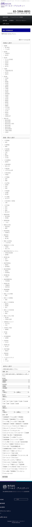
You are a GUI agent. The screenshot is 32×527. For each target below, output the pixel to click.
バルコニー (24, 466)
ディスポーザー (19, 432)
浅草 (6, 359)
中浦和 (6, 192)
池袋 (6, 188)
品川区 (6, 90)
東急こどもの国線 (8, 293)
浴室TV (22, 439)
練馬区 (6, 102)
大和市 (6, 132)
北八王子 (7, 198)
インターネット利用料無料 (10, 455)
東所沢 (6, 161)
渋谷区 (6, 95)
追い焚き (10, 435)
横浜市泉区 (8, 127)
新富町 (6, 305)
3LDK (17, 403)
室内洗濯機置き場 (15, 446)
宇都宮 (6, 174)
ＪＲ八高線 (6, 196)
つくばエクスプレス (9, 357)
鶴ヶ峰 (6, 238)
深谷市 (6, 62)
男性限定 (21, 417)
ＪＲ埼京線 (6, 190)
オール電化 (6, 471)
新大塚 (6, 317)
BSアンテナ (7, 451)
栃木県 (5, 51)
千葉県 (5, 68)
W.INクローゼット (20, 444)
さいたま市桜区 (9, 59)
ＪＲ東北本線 (7, 172)
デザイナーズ (23, 469)
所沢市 (6, 61)
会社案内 (11, 20)
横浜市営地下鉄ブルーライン (11, 251)
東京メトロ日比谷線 (9, 310)
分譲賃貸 (26, 423)
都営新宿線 (6, 220)
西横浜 (6, 236)
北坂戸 (6, 260)
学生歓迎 (6, 419)
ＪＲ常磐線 (6, 177)
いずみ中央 (8, 242)
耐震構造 (13, 471)
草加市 (6, 64)
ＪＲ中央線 (6, 205)
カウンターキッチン (9, 432)
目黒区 (6, 92)
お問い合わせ (6, 23)
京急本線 (6, 353)
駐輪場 (5, 466)
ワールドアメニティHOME (16, 17)
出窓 (19, 466)
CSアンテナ (21, 448)
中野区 (6, 97)
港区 (6, 80)
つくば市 (7, 49)
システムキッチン (15, 430)
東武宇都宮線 (7, 263)
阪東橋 (6, 254)
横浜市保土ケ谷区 (9, 123)
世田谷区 (7, 93)
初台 (6, 333)
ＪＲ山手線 (6, 183)
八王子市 (7, 109)
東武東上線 (6, 257)
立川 (6, 208)
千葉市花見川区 (9, 70)
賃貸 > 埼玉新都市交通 (8, 30)
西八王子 (7, 212)
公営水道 (14, 462)
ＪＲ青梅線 (6, 144)
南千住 (6, 311)
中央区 (6, 78)
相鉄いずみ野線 (8, 241)
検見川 (6, 350)
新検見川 (7, 150)
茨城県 (5, 45)
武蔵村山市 (8, 116)
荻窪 (6, 207)
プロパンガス (7, 462)
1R (4, 401)
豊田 (6, 210)
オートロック (7, 457)
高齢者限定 (13, 419)
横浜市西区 (8, 120)
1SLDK (26, 401)
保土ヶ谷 (7, 166)
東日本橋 (7, 216)
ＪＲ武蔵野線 (7, 160)
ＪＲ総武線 (6, 149)
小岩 (6, 152)
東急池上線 (6, 283)
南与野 (6, 194)
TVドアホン (15, 457)
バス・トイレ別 (15, 441)
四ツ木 (6, 346)
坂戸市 (6, 66)
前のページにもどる (24, 39)
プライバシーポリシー (21, 20)
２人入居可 (14, 417)
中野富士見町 (8, 319)
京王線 (5, 332)
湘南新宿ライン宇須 (9, 245)
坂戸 (6, 258)
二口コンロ (20, 428)
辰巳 (6, 307)
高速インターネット (17, 451)
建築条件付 (19, 423)
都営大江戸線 (7, 224)
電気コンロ (24, 426)
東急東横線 (6, 289)
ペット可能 (6, 421)
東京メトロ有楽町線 (9, 302)
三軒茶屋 (7, 281)
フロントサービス (8, 473)
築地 (6, 313)
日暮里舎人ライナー (9, 321)
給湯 (5, 435)
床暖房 (11, 444)
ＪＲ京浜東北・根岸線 (9, 201)
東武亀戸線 (6, 275)
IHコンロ (6, 428)
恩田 (6, 295)
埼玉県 (5, 57)
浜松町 (6, 184)
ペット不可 (14, 421)
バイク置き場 (12, 466)
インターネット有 (23, 455)
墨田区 (6, 86)
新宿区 (6, 81)
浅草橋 (6, 218)
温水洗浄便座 (24, 441)
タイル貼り (15, 469)
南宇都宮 (7, 266)
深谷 (6, 142)
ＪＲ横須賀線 (7, 164)
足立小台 (7, 323)
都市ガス (19, 460)
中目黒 (6, 291)
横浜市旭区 (8, 125)
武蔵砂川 (7, 232)
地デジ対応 (15, 453)
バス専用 (13, 437)
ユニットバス (14, 439)
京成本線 (6, 340)
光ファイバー (7, 453)
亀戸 (6, 154)
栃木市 (6, 55)
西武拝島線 (6, 230)
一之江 (6, 222)
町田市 (6, 112)
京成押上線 (6, 344)
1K (7, 401)
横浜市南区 (8, 122)
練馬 (6, 228)
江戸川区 (7, 107)
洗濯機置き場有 (7, 448)
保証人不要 (21, 421)
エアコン (6, 444)
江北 (6, 325)
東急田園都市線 (8, 279)
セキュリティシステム (9, 460)
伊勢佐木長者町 (9, 252)
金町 (6, 178)
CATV (14, 448)
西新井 (6, 270)
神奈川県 (6, 118)
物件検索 (5, 20)
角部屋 (12, 423)
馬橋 (6, 180)
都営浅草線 (6, 214)
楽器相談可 (6, 417)
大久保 (6, 157)
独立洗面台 (6, 437)
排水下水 (21, 462)
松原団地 (7, 272)
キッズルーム (21, 471)
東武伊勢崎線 (7, 269)
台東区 (6, 85)
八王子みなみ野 (9, 170)
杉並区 (6, 98)
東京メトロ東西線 (8, 298)
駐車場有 (22, 464)
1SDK (16, 401)
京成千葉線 (6, 349)
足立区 (6, 104)
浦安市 (6, 74)
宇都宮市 (7, 53)
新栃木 (6, 264)
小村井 (6, 276)
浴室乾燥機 (6, 439)
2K (4, 403)
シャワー (20, 437)
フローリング (7, 469)
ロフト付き (6, 446)
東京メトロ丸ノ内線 (9, 315)
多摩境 (6, 338)
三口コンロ (6, 430)
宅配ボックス (14, 464)
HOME (2, 499)
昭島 (6, 146)
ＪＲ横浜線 (6, 168)
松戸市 (6, 72)
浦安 (6, 299)
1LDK (21, 401)
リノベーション (7, 426)
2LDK (12, 403)
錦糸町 (6, 155)
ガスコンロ (16, 426)
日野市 (6, 114)
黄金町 (6, 355)
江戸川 (6, 342)
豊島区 (6, 100)
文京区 (6, 83)
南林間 (6, 329)
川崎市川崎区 (8, 130)
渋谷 (6, 186)
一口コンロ (13, 428)
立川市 (6, 110)
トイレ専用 (6, 441)
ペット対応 (20, 419)
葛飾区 (6, 105)
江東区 (6, 88)
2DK (8, 403)
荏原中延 (7, 287)
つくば (6, 361)
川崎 (6, 202)
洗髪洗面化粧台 (18, 435)
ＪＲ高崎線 (6, 140)
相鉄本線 (6, 235)
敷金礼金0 (6, 423)
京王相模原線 (7, 336)
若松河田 (7, 226)
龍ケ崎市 (7, 47)
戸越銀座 (7, 285)
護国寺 (6, 304)
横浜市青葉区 (8, 128)
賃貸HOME (5, 17)
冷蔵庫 (27, 432)
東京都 (5, 76)
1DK (11, 401)
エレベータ (6, 464)
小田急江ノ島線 (8, 327)
